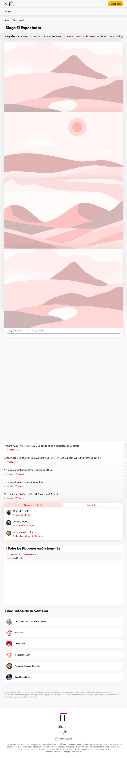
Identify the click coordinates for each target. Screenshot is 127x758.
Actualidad (23, 36)
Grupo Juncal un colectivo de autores (30, 621)
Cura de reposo (21, 521)
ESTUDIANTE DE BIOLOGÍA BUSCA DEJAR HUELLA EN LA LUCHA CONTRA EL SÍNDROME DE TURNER (53, 458)
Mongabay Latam (22, 655)
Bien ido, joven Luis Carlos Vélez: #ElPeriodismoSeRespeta (31, 494)
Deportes (56, 36)
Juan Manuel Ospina (23, 677)
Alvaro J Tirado (13, 462)
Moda (111, 36)
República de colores (24, 532)
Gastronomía (82, 36)
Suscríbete (116, 3)
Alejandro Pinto (13, 450)
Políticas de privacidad (78, 744)
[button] (123, 36)
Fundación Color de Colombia (29, 536)
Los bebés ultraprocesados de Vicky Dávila (24, 482)
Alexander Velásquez (15, 474)
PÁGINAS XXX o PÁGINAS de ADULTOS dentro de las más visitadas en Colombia (41, 445)
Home (7, 20)
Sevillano (19, 632)
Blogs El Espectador (23, 27)
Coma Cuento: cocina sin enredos (22, 554)
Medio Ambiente (98, 36)
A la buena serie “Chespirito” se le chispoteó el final (28, 470)
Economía (68, 36)
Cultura (46, 36)
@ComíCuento (17, 558)
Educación (35, 36)
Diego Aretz (20, 644)
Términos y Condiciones (57, 744)
